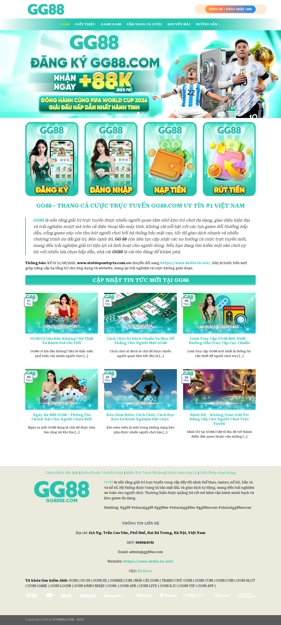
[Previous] (11, 74)
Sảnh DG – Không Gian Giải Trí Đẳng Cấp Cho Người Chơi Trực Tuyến (219, 419)
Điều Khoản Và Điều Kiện (102, 473)
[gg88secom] (45, 9)
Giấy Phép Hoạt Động (218, 473)
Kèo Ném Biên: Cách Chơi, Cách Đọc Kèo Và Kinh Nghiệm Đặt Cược (140, 417)
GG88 (65, 24)
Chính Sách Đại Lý (181, 473)
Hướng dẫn (207, 24)
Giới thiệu (85, 24)
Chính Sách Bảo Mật (61, 473)
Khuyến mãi (178, 24)
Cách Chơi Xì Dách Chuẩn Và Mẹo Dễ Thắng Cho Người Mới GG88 (140, 341)
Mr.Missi (145, 571)
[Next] (270, 74)
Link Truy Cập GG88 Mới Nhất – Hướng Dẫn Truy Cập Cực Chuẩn (219, 341)
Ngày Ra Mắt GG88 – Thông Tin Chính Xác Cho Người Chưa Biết (61, 417)
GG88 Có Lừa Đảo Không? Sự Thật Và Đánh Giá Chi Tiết (61, 341)
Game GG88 (111, 24)
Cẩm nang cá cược (144, 24)
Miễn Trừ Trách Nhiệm (145, 473)
